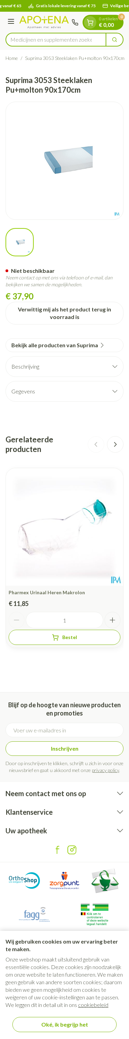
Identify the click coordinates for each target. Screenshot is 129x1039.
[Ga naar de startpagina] (44, 22)
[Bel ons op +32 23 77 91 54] (75, 22)
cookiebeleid (93, 1004)
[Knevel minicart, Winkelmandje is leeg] (90, 22)
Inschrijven (64, 748)
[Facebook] (57, 850)
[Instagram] (72, 850)
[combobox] (56, 40)
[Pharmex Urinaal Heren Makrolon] (64, 527)
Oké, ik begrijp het (64, 1024)
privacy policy (105, 770)
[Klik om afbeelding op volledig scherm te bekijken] (64, 160)
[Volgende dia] (115, 444)
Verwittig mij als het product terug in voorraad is (64, 313)
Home (12, 58)
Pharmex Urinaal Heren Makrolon (47, 592)
